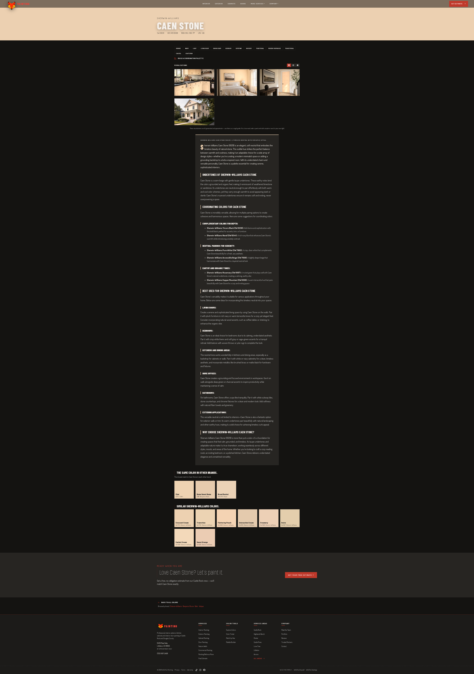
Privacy (177, 670)
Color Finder (230, 634)
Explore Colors (231, 630)
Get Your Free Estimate (300, 575)
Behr (196, 606)
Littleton (256, 650)
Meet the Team (286, 630)
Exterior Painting (203, 634)
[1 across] (297, 65)
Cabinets (232, 4)
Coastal (178, 53)
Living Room (205, 48)
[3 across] (289, 65)
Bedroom (228, 48)
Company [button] (273, 4)
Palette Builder (231, 642)
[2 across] (293, 65)
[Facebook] (204, 670)
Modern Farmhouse (274, 48)
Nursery (249, 48)
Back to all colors (169, 602)
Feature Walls (202, 646)
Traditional (260, 48)
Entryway (239, 48)
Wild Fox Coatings (311, 670)
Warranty (190, 670)
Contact (283, 646)
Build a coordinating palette (191, 58)
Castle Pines (257, 642)
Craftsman (189, 53)
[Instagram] (200, 670)
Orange (178, 48)
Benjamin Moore (188, 606)
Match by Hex (230, 638)
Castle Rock (257, 630)
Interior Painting (203, 630)
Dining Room (217, 48)
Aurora (256, 654)
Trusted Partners (286, 642)
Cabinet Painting (203, 638)
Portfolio (284, 634)
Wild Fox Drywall (299, 670)
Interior (206, 4)
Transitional (289, 48)
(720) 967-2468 (162, 653)
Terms (183, 670)
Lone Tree (257, 646)
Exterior (219, 4)
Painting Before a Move (206, 654)
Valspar (201, 606)
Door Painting (202, 642)
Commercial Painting (205, 650)
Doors (243, 4)
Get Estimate (456, 4)
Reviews (284, 638)
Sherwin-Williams (176, 606)
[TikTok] (196, 670)
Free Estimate (202, 658)
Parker (256, 638)
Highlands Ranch (259, 634)
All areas (258, 658)
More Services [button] (257, 4)
